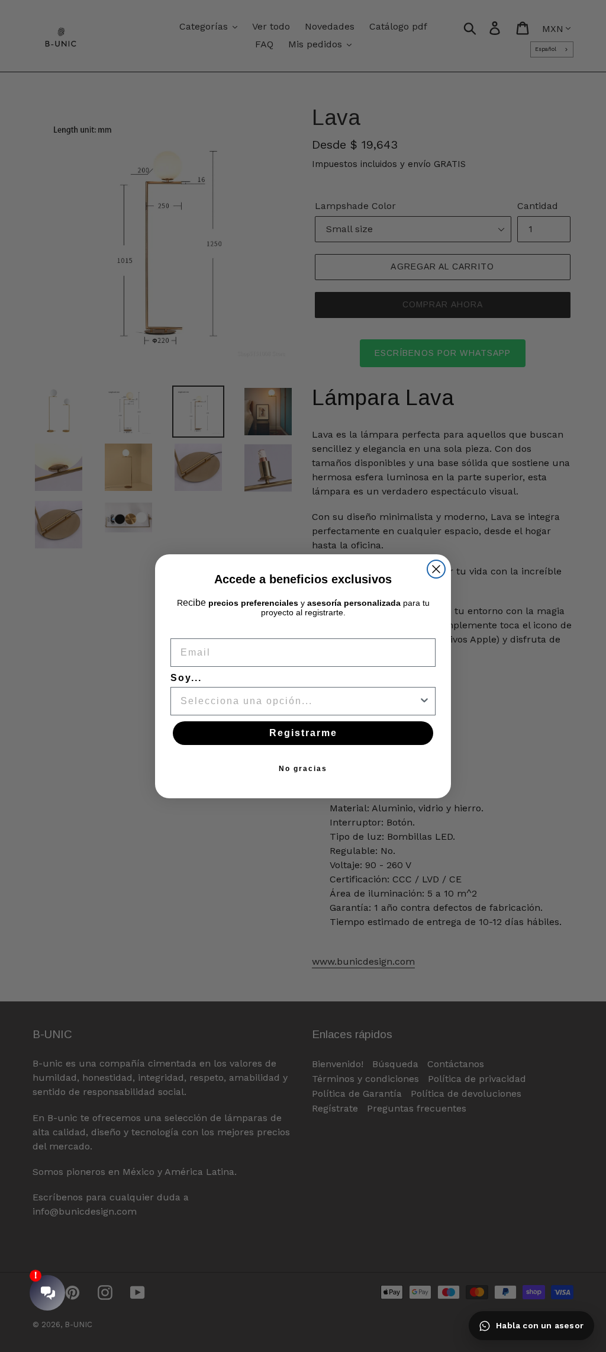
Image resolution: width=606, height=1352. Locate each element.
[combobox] (299, 701)
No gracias (303, 769)
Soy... (186, 678)
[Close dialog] (436, 569)
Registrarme (303, 733)
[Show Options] (424, 701)
